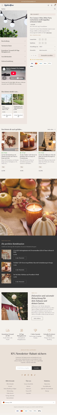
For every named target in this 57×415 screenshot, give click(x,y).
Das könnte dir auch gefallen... (11, 129)
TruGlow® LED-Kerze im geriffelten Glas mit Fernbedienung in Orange (33, 263)
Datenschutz (47, 384)
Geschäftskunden (47, 386)
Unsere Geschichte (28, 384)
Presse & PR (28, 391)
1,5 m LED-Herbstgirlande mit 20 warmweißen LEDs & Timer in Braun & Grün (33, 251)
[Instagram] (28, 375)
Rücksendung (10, 391)
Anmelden (36, 368)
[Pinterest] (31, 375)
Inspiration (28, 393)
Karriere (28, 386)
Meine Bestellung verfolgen (10, 388)
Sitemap (47, 391)
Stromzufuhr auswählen (47, 55)
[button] (48, 5)
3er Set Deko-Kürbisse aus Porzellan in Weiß (26, 274)
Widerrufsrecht (10, 393)
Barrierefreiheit (10, 398)
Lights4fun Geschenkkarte (47, 388)
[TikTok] (34, 375)
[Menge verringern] (31, 55)
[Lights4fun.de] (9, 5)
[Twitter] (25, 375)
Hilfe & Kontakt (10, 384)
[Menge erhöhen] (36, 55)
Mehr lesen (49, 32)
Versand (10, 386)
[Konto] (51, 5)
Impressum (28, 388)
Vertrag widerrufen (10, 395)
